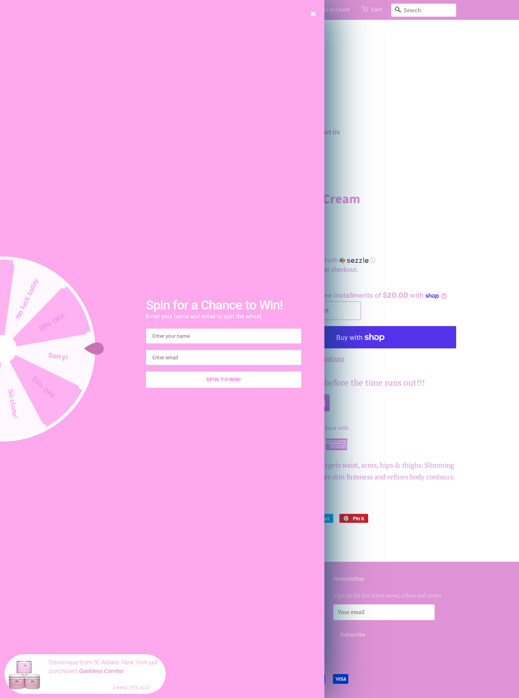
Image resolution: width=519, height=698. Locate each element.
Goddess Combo (101, 670)
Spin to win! (223, 379)
